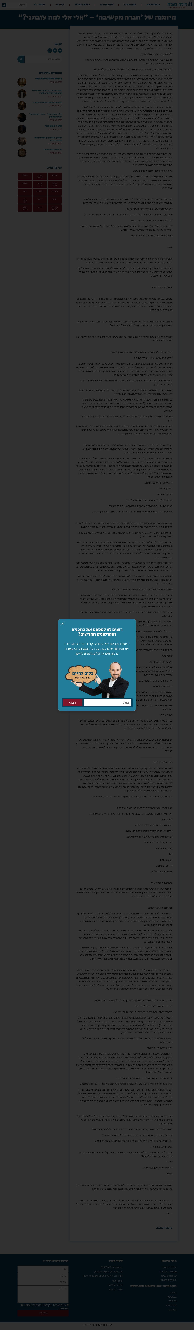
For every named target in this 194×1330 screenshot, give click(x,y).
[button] (62, 623)
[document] (97, 665)
